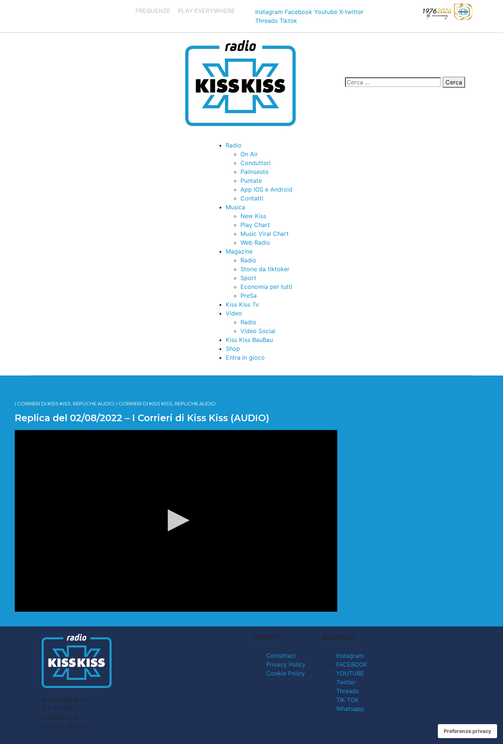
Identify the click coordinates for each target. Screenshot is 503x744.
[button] (176, 520)
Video (234, 313)
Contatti (251, 198)
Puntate (251, 180)
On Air (249, 154)
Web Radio (255, 242)
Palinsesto (254, 171)
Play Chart (255, 224)
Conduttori (255, 163)
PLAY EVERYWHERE (206, 10)
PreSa (248, 295)
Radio (234, 145)
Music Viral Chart (264, 233)
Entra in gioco (245, 357)
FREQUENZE (153, 10)
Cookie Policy (285, 673)
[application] (176, 521)
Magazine (239, 251)
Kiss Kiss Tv (242, 304)
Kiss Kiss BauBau (249, 339)
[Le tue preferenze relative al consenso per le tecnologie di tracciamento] (467, 731)
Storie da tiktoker (264, 269)
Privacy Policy (286, 664)
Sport (248, 278)
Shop (233, 348)
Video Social (257, 331)
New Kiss (253, 216)
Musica (235, 207)
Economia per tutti (266, 286)
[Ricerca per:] (393, 82)
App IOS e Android (266, 189)
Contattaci (281, 655)
